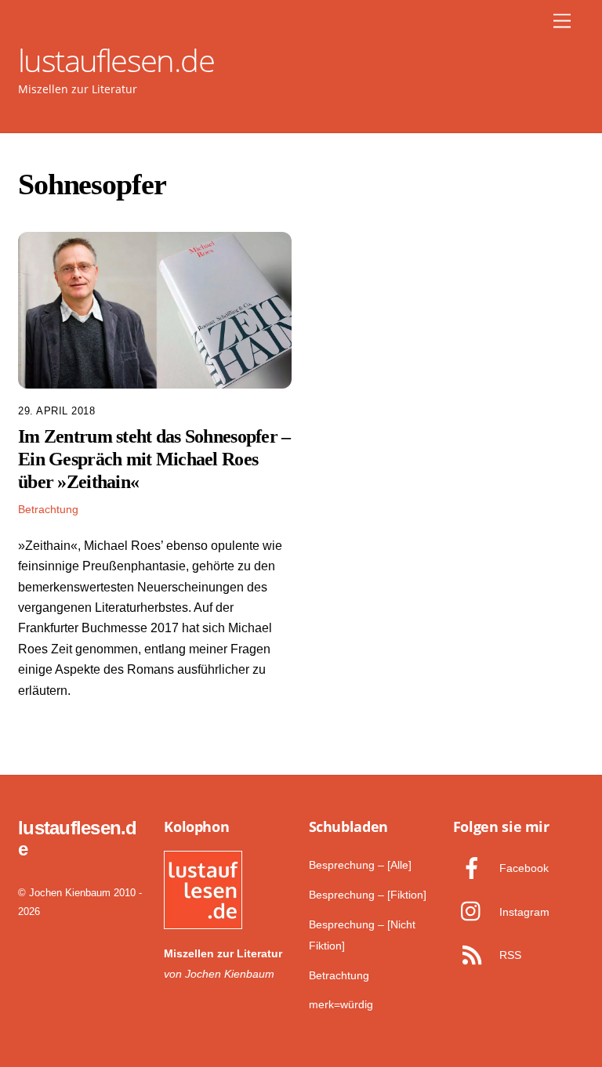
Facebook (522, 868)
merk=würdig (341, 1004)
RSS (508, 955)
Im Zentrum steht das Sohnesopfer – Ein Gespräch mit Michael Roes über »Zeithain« (154, 459)
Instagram (522, 912)
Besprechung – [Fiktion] (367, 894)
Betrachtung (48, 509)
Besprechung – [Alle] (360, 865)
